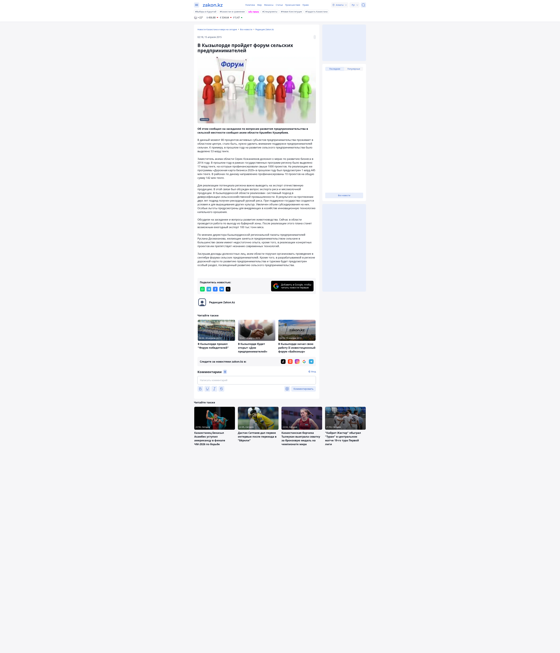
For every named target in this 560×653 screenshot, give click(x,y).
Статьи (279, 5)
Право (305, 5)
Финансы (268, 5)
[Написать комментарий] (256, 380)
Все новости (246, 29)
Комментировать (304, 388)
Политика (250, 5)
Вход (313, 371)
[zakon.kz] (213, 5)
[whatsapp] (202, 289)
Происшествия (292, 5)
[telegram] (208, 289)
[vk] (221, 289)
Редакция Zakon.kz (264, 29)
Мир (259, 5)
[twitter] (228, 289)
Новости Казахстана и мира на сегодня (217, 29)
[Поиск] (363, 5)
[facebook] (215, 289)
